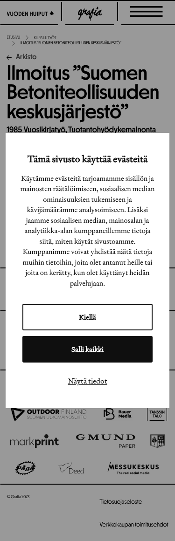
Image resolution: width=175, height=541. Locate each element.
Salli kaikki (87, 349)
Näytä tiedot (87, 381)
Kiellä (87, 317)
